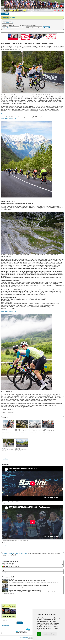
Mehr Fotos (5, 459)
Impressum (28, 637)
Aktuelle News (5, 17)
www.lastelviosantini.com (8, 118)
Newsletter (12, 17)
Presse (20, 637)
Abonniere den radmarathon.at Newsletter (14, 553)
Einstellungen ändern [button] (49, 634)
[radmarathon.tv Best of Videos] (9, 611)
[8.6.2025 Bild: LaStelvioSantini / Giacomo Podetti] (8, 428)
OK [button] (39, 634)
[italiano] (61, 10)
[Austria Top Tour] (32, 39)
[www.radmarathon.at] (14, 11)
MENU (5, 14)
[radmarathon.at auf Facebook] (53, 7)
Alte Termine (23, 25)
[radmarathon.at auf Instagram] (57, 7)
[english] (58, 10)
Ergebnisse (4, 114)
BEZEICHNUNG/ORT (31, 25)
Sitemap (24, 637)
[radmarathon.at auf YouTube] (61, 7)
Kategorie (11, 25)
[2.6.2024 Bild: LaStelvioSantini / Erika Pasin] (8, 447)
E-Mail (3, 622)
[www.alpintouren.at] (23, 630)
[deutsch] (54, 10)
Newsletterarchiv (5, 625)
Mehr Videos (5, 546)
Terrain (4, 25)
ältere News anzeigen (8, 593)
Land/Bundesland (7, 21)
